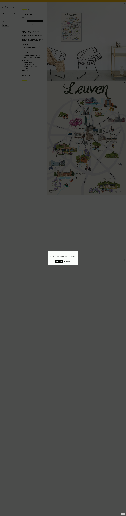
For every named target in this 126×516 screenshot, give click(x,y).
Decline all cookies (67, 261)
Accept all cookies (59, 261)
